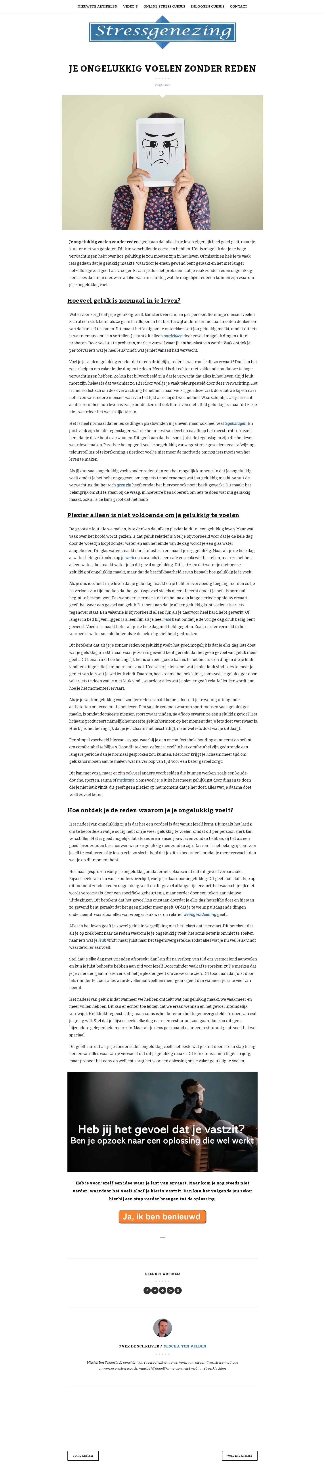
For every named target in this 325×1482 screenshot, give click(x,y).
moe (167, 619)
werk (129, 557)
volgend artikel (239, 1455)
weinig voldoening (200, 914)
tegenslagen (235, 423)
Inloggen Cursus (207, 6)
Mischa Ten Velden (184, 1346)
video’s (130, 6)
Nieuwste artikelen (97, 6)
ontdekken (173, 336)
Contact (238, 6)
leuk (102, 940)
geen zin (124, 485)
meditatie (125, 780)
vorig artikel (83, 1455)
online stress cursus (164, 6)
